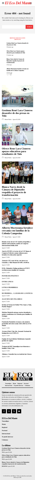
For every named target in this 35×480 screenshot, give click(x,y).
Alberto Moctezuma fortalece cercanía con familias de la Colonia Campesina (17, 230)
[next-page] (11, 74)
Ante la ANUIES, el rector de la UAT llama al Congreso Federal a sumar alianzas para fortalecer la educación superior (16, 253)
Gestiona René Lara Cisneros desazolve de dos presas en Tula (17, 113)
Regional (5, 466)
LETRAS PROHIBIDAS (10, 287)
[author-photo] (3, 119)
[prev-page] (8, 74)
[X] (14, 411)
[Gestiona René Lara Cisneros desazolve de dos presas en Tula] (17, 96)
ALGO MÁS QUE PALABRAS (12, 299)
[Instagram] (9, 411)
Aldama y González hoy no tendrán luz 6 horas (17, 354)
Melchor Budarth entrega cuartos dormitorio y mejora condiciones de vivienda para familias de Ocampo (17, 314)
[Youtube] (19, 411)
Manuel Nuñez (8, 119)
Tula (3, 452)
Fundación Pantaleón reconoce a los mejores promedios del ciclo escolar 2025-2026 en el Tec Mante (16, 323)
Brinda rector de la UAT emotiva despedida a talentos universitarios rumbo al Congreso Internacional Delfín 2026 (16, 243)
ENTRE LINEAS (7, 281)
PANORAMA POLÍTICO (10, 276)
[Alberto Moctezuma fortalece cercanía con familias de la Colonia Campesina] (17, 214)
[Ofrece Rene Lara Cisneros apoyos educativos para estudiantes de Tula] (17, 134)
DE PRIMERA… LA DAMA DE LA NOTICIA (17, 293)
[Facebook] (4, 411)
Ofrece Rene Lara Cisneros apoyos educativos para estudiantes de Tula (16, 151)
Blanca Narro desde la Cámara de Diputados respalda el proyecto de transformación (15, 60)
